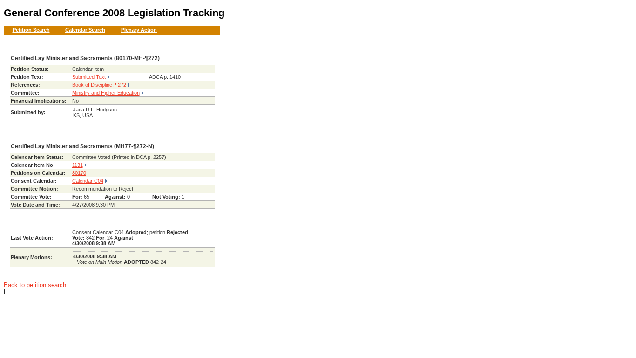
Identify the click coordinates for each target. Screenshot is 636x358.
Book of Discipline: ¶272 (99, 85)
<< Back (198, 45)
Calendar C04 (87, 181)
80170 (79, 173)
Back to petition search (35, 285)
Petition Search (31, 30)
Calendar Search (85, 30)
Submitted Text (89, 77)
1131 (77, 165)
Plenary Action (139, 30)
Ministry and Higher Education (106, 93)
